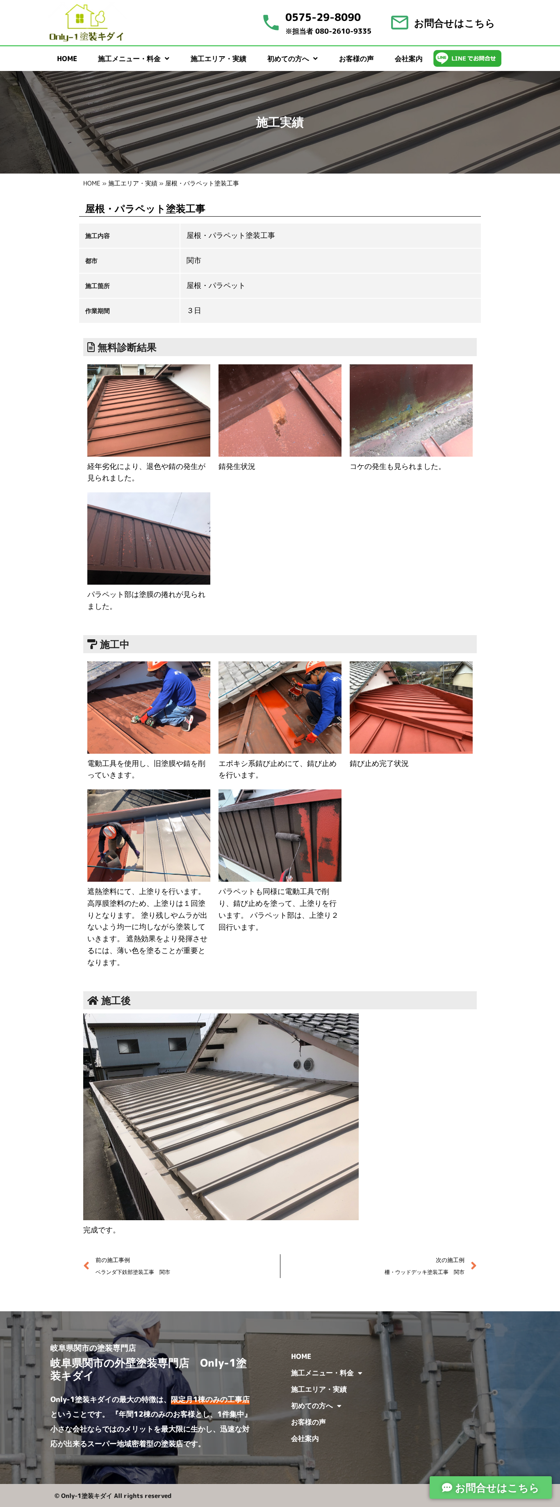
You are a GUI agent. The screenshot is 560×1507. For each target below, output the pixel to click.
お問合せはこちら (454, 23)
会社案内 (409, 58)
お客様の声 (356, 58)
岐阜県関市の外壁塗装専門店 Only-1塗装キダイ (148, 1369)
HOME (67, 58)
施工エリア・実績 (218, 58)
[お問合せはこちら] (399, 22)
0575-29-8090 (323, 17)
